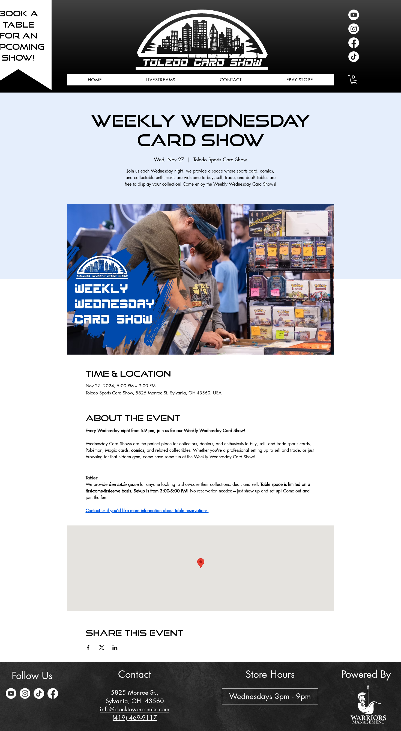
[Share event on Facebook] (88, 647)
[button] (353, 79)
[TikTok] (353, 56)
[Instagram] (353, 28)
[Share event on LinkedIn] (115, 647)
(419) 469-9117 (134, 717)
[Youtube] (353, 15)
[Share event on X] (101, 647)
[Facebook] (353, 42)
